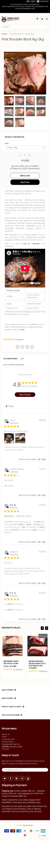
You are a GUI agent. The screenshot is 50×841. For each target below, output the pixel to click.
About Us (6, 734)
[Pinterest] (16, 778)
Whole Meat (28, 825)
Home (4, 34)
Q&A (22, 359)
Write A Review (25, 394)
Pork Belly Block (38, 661)
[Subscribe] (45, 770)
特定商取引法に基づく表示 (12, 746)
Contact (5, 749)
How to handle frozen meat (13, 365)
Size (6, 143)
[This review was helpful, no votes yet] (39, 459)
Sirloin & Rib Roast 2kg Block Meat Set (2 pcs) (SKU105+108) (15, 663)
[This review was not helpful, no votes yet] (43, 459)
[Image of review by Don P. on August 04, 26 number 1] (9, 438)
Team (4, 737)
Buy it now (25, 182)
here (22, 329)
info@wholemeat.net (11, 744)
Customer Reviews (10, 359)
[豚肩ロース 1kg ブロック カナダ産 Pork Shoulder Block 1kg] (25, 73)
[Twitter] (4, 778)
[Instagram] (22, 778)
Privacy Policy (7, 741)
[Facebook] (10, 778)
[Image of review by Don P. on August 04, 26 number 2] (20, 438)
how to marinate (31, 243)
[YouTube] (28, 778)
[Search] (46, 27)
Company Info (8, 739)
